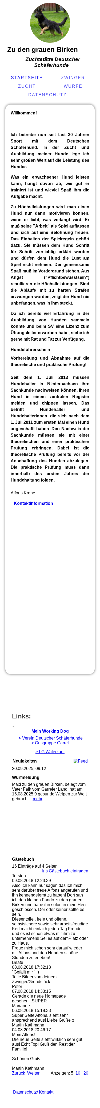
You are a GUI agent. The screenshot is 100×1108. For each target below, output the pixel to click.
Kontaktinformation (33, 503)
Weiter (33, 1073)
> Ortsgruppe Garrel (50, 743)
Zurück (18, 1073)
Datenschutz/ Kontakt (50, 95)
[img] (50, 23)
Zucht (27, 86)
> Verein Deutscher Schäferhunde (50, 738)
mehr (37, 799)
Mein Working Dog (50, 731)
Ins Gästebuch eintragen (65, 871)
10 (77, 1073)
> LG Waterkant (50, 751)
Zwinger (73, 77)
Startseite (27, 77)
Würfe (73, 86)
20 (85, 1073)
